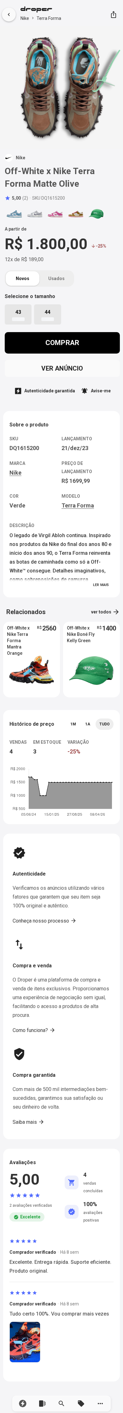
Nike (24, 18)
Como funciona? (34, 1030)
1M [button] (73, 724)
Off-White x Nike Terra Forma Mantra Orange (18, 634)
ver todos (105, 612)
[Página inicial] (40, 10)
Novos (22, 278)
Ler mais (101, 585)
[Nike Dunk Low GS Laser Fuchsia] (55, 213)
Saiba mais (28, 1122)
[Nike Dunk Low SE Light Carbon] (34, 213)
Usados (56, 278)
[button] (22, 1403)
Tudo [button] (104, 724)
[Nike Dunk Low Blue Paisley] (14, 213)
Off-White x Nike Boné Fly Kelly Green (81, 634)
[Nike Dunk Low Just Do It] (75, 213)
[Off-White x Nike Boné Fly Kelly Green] (96, 213)
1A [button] (87, 724)
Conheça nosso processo (45, 921)
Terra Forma (49, 18)
